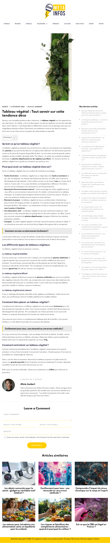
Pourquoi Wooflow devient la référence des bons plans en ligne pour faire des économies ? (93, 113)
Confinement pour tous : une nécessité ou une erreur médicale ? (55, 490)
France (7, 24)
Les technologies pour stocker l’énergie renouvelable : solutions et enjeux (93, 218)
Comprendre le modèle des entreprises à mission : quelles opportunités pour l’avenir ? (92, 167)
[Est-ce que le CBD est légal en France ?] (91, 509)
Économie (41, 24)
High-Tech (80, 24)
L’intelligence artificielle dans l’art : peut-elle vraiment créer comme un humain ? (94, 276)
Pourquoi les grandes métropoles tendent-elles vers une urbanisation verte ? (93, 131)
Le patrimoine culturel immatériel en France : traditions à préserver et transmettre (94, 200)
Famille (29, 24)
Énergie (56, 24)
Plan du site (75, 539)
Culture (67, 24)
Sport (101, 24)
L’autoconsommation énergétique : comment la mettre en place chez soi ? (94, 158)
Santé (91, 24)
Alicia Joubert (35, 107)
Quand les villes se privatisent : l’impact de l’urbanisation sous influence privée (93, 184)
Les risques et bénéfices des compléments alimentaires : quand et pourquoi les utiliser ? (94, 227)
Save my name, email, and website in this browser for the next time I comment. (38, 437)
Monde (18, 24)
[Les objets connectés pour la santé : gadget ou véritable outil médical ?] (18, 473)
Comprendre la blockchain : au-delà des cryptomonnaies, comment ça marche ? (93, 140)
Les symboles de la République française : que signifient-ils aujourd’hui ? (92, 149)
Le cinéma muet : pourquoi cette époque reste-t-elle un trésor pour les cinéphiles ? (94, 260)
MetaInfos (14, 539)
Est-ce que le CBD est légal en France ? (91, 526)
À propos (67, 539)
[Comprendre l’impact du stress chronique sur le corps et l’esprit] (91, 473)
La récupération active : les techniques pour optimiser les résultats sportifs (92, 209)
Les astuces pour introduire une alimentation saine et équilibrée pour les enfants (93, 245)
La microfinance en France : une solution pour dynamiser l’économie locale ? (93, 236)
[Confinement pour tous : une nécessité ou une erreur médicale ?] (55, 473)
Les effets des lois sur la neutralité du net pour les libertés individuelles (94, 175)
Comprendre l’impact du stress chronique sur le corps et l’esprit (91, 489)
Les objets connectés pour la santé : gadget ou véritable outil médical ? (18, 490)
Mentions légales (87, 539)
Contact (96, 539)
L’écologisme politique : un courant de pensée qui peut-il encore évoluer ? (94, 122)
